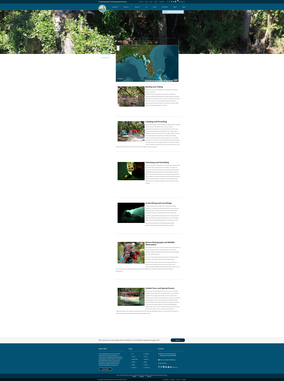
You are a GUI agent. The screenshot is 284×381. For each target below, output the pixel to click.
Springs (109, 33)
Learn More (105, 369)
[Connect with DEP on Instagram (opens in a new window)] (171, 1)
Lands (154, 7)
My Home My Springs (105, 45)
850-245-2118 (163, 363)
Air (146, 7)
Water (183, 7)
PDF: (134, 376)
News (151, 1)
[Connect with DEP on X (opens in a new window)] (169, 1)
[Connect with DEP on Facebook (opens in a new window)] (167, 1)
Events (155, 1)
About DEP (115, 7)
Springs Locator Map (105, 42)
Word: (141, 376)
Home (102, 33)
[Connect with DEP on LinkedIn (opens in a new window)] (173, 1)
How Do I (126, 7)
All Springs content (105, 57)
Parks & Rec (165, 7)
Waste (175, 7)
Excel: (148, 376)
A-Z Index (141, 1)
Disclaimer (173, 379)
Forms (146, 1)
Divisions (137, 7)
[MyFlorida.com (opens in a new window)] (181, 1)
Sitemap (184, 379)
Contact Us (161, 1)
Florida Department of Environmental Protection (113, 2)
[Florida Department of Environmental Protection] (102, 8)
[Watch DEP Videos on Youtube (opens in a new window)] (176, 1)
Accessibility (166, 379)
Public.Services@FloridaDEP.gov (168, 360)
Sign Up (178, 340)
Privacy (178, 379)
